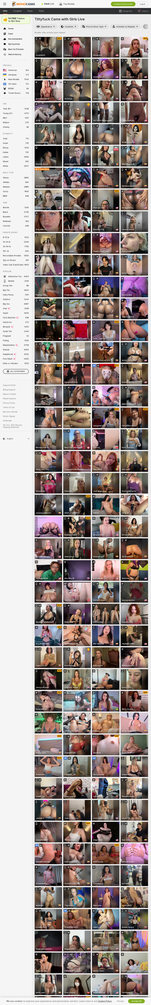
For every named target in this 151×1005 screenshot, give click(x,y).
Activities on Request (125, 27)
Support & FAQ (9, 385)
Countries (69, 27)
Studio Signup (9, 416)
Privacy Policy (9, 403)
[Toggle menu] (4, 4)
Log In (142, 4)
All (146, 27)
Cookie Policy (105, 1001)
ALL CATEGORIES (17, 371)
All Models (7, 421)
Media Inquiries (9, 399)
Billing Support (9, 390)
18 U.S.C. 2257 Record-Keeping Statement (13, 426)
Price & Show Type (94, 27)
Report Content (9, 394)
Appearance (46, 27)
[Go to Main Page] (24, 4)
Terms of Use (8, 407)
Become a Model (10, 412)
